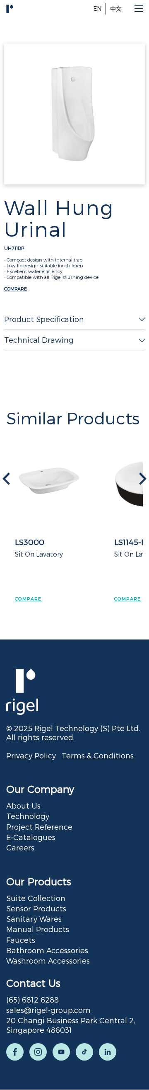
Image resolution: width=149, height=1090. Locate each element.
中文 (116, 8)
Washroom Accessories (48, 960)
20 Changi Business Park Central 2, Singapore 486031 (70, 1025)
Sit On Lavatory (39, 554)
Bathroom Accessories (47, 950)
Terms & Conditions (98, 755)
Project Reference (39, 826)
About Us (23, 805)
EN (97, 8)
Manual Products (37, 929)
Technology (27, 815)
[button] (143, 478)
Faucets (20, 939)
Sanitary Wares (34, 918)
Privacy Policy (31, 755)
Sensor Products (36, 908)
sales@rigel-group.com (48, 1009)
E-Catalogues (30, 837)
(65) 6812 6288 (32, 999)
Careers (20, 847)
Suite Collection (35, 898)
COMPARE (15, 288)
